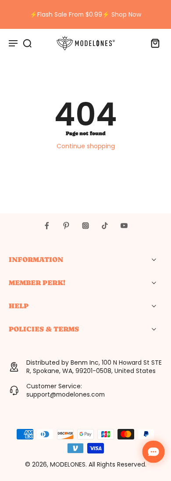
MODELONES (68, 464)
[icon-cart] (152, 43)
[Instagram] (85, 225)
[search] (27, 43)
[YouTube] (124, 225)
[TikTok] (104, 225)
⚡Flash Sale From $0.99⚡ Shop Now (85, 14)
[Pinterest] (66, 225)
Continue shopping (86, 146)
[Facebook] (47, 225)
